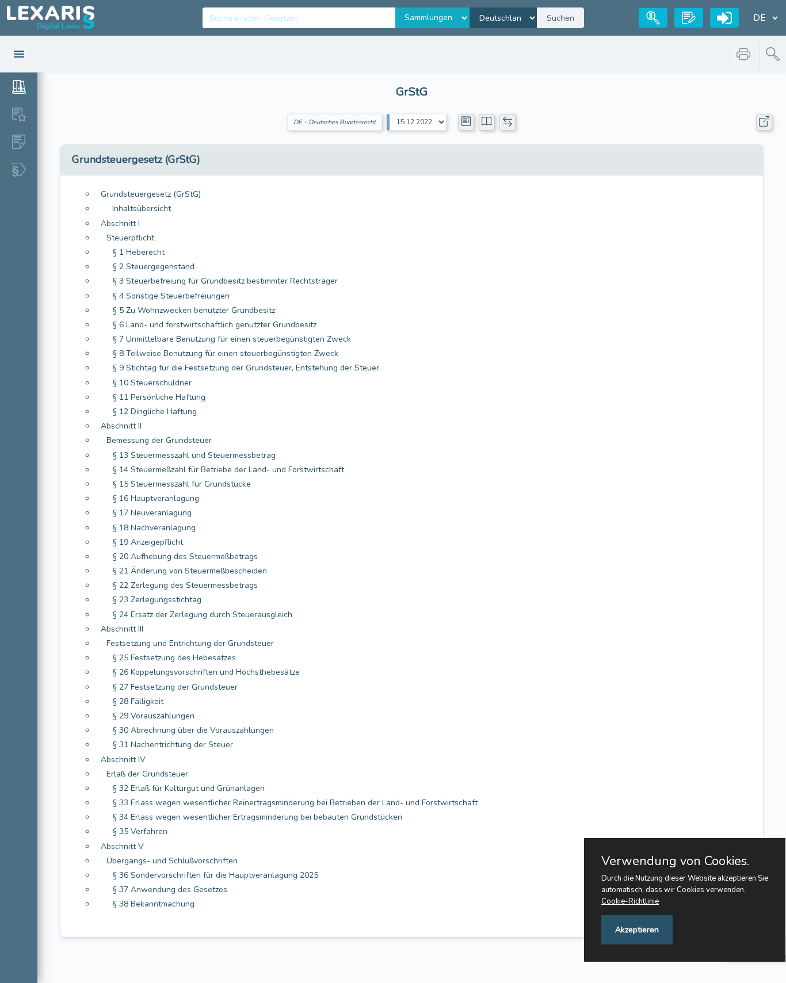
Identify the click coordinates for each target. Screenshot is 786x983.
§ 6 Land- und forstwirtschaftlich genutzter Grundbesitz (214, 324)
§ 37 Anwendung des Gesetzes (169, 889)
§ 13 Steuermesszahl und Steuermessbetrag (194, 455)
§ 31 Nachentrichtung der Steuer (172, 744)
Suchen (560, 18)
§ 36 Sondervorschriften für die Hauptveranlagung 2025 (215, 875)
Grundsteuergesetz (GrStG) (151, 194)
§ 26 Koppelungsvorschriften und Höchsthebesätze (206, 672)
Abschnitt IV (123, 759)
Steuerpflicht (130, 237)
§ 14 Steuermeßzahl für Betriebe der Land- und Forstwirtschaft (228, 469)
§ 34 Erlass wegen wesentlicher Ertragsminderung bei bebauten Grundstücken (257, 817)
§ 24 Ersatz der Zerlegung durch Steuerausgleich (202, 614)
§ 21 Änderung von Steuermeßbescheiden (189, 570)
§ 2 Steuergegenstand (153, 266)
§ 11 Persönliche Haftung (158, 397)
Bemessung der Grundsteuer (159, 440)
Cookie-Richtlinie (630, 901)
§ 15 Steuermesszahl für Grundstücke (181, 484)
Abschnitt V (122, 846)
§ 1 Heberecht (138, 252)
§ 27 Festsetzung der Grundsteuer (175, 687)
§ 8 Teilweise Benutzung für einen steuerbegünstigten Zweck (225, 353)
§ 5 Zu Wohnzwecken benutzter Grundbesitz (193, 310)
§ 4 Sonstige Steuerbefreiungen (171, 295)
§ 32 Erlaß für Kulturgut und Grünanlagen (188, 788)
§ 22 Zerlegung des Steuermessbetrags (185, 585)
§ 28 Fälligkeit (137, 701)
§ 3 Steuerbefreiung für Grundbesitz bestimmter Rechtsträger (225, 281)
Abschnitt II (121, 425)
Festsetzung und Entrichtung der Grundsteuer (190, 643)
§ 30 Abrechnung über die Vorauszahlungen (193, 730)
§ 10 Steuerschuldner (152, 382)
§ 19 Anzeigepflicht (147, 542)
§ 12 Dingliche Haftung (154, 411)
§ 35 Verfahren (139, 831)
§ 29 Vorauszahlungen (153, 715)
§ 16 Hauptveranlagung (155, 498)
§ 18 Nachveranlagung (154, 527)
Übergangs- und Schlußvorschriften (172, 860)
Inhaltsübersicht (141, 208)
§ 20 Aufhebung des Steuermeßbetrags (185, 556)
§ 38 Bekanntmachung (153, 903)
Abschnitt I (120, 223)
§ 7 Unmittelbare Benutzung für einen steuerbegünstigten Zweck (231, 339)
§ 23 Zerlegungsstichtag (156, 599)
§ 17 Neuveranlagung (152, 512)
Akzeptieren (637, 929)
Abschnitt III (122, 629)
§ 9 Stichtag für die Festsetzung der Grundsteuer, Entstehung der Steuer (245, 367)
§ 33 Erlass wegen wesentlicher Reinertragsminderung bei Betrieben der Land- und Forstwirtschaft (295, 802)
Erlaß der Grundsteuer (147, 773)
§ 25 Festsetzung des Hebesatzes (174, 657)
